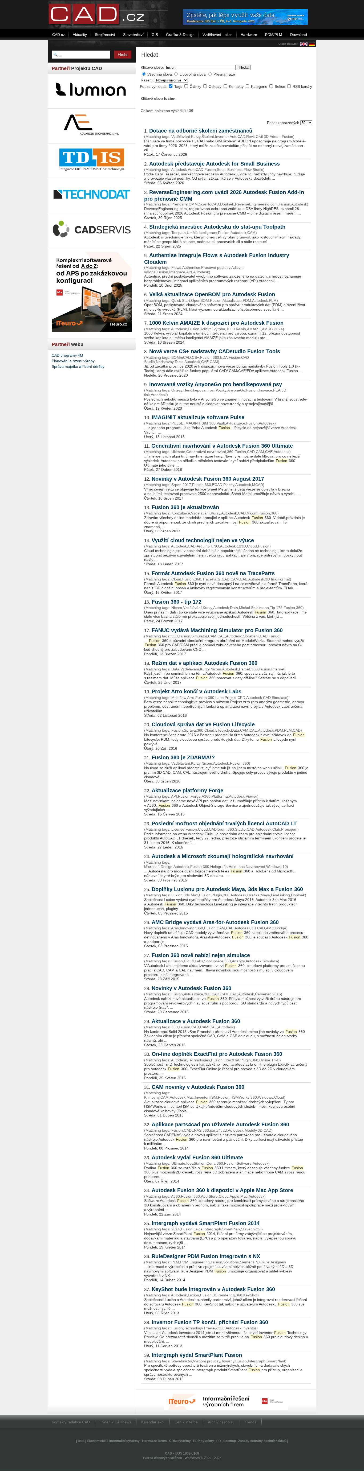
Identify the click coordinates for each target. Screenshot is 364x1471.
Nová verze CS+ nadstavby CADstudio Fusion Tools (214, 351)
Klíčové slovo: (152, 67)
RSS (81, 1441)
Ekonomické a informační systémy (113, 1441)
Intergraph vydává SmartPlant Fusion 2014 (206, 1223)
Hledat (244, 67)
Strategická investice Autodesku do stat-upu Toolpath (217, 227)
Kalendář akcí (152, 1422)
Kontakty (237, 86)
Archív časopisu (221, 1422)
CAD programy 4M (67, 355)
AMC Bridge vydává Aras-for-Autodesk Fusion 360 (215, 922)
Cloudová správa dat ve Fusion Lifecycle (203, 724)
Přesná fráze (224, 74)
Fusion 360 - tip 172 (176, 602)
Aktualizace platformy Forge (187, 790)
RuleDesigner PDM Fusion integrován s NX (206, 1256)
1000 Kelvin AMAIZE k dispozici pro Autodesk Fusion (216, 323)
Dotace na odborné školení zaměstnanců (200, 131)
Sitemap (229, 1441)
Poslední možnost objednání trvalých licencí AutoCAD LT (224, 823)
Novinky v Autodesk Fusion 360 (191, 988)
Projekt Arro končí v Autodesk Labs (196, 691)
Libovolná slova (193, 74)
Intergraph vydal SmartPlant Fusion (197, 1355)
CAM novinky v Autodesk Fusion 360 (198, 1087)
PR (218, 1441)
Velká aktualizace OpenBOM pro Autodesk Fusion (212, 294)
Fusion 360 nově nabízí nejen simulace (201, 955)
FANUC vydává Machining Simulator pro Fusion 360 (217, 630)
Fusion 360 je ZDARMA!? (183, 757)
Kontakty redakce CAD (71, 1422)
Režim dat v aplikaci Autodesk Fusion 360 (204, 663)
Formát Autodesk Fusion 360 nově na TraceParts (213, 573)
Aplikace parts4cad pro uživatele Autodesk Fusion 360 (220, 1124)
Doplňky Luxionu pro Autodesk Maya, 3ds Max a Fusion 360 (227, 889)
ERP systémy (203, 1441)
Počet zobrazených (283, 123)
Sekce (280, 86)
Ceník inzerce (186, 1422)
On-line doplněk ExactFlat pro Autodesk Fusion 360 (217, 1054)
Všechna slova (159, 74)
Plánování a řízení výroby (73, 361)
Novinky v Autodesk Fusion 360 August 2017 (208, 479)
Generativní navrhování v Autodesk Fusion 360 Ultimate (222, 446)
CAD (168, 1453)
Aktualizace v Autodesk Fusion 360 (196, 1021)
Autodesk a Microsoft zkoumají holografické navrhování (223, 856)
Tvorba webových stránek (162, 1458)
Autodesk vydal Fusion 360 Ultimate (197, 1157)
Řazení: (148, 80)
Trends (250, 1422)
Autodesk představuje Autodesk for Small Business (214, 164)
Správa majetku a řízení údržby (78, 366)
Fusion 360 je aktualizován (185, 507)
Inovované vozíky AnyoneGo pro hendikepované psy (215, 384)
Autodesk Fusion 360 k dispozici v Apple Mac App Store (222, 1190)
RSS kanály (302, 86)
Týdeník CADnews (115, 1422)
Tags (178, 86)
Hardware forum (154, 1441)
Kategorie (259, 86)
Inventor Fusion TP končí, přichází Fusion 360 (210, 1322)
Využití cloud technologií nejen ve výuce (203, 540)
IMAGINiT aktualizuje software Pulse (198, 417)
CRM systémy (180, 1441)
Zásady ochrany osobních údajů (262, 1441)
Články (196, 86)
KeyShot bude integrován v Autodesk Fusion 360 (213, 1289)
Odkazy (216, 86)
